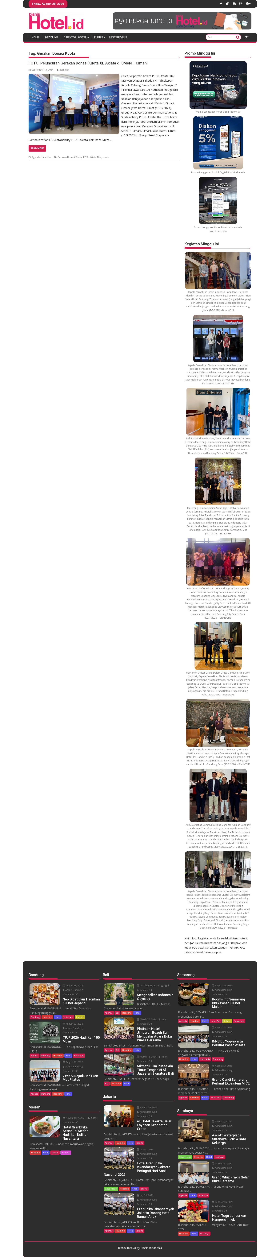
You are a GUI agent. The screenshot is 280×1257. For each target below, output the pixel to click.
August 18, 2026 (223, 1027)
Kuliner (80, 1017)
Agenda (36, 157)
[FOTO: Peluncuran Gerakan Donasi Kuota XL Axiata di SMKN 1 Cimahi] (74, 76)
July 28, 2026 (146, 1195)
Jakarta (139, 1142)
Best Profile (118, 37)
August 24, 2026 (223, 985)
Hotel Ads (68, 1017)
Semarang (239, 1020)
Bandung (35, 1017)
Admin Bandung (74, 990)
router (106, 157)
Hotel (57, 1017)
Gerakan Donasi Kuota (70, 157)
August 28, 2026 (74, 985)
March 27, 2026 (222, 1163)
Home (35, 37)
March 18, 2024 (147, 1056)
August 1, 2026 (222, 1121)
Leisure (98, 37)
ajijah (93, 1118)
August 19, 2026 (148, 1107)
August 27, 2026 (74, 1023)
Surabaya (219, 1156)
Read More (37, 148)
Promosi (66, 1152)
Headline (51, 37)
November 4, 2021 (75, 1118)
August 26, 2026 (74, 1062)
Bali (117, 1012)
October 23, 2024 (149, 985)
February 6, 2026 (223, 1202)
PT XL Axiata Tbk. (92, 157)
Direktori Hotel (75, 37)
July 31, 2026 (146, 1149)
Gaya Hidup (111, 1188)
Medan (54, 1152)
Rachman (64, 69)
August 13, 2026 (223, 1065)
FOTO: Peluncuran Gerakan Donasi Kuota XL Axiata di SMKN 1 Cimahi (88, 63)
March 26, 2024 (147, 1019)
